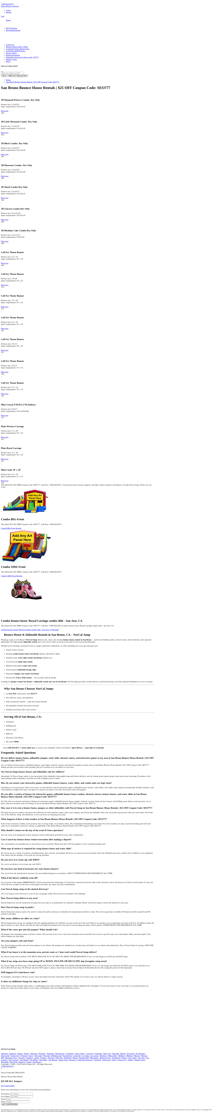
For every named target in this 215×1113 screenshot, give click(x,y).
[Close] (2, 71)
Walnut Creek (139, 1060)
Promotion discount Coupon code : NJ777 (22, 57)
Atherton (4, 1054)
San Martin (24, 1060)
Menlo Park (112, 1056)
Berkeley (42, 1054)
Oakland (29, 1058)
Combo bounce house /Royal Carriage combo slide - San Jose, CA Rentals (30, 630)
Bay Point (14, 1062)
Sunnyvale (106, 1060)
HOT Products (11, 28)
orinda (36, 1058)
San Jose (141, 1058)
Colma (28, 1062)
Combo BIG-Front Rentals (11, 528)
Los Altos (85, 1056)
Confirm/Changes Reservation (17, 49)
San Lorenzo (14, 1060)
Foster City (15, 1056)
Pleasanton (94, 1058)
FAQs (8, 62)
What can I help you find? (18, 76)
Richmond (116, 1058)
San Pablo (43, 1060)
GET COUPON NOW (9, 1104)
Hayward (38, 1056)
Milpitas (129, 1056)
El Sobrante (140, 1054)
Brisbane (50, 1054)
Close (4, 76)
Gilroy (30, 1056)
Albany (26, 1054)
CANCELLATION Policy (16, 51)
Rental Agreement (13, 55)
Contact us (10, 45)
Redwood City (105, 1058)
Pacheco (43, 1058)
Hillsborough (57, 1056)
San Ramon (53, 1060)
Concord (89, 1054)
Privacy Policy (11, 53)
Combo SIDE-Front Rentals (11, 576)
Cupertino (98, 1054)
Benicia (22, 1062)
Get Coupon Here (8, 1086)
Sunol (114, 1060)
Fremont (24, 1056)
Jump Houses (10, 6)
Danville (115, 1054)
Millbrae (121, 1056)
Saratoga (72, 1060)
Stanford (97, 1060)
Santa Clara (63, 1060)
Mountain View (11, 1058)
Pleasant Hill (84, 1058)
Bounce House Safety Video (17, 47)
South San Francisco (85, 1060)
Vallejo (130, 1060)
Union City (122, 1060)
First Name (5, 1094)
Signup (8, 12)
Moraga (137, 1056)
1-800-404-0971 (7, 4)
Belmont (34, 1054)
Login (8, 10)
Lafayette (77, 1056)
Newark (22, 1058)
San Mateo (34, 1060)
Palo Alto (59, 1058)
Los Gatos (95, 1056)
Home (8, 20)
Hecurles (46, 1056)
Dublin (123, 1054)
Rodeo (124, 1058)
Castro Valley (80, 1054)
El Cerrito (130, 1054)
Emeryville (5, 1056)
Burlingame (59, 1054)
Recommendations (13, 30)
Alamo (20, 1054)
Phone (3, 1102)
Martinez (103, 1056)
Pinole (75, 1058)
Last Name (5, 1096)
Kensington (67, 1056)
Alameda (12, 1054)
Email (3, 1099)
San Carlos (132, 1058)
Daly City (107, 1054)
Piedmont (67, 1058)
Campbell (69, 1054)
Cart (2, 16)
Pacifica (51, 1058)
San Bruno (37, 1062)
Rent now (4, 111)
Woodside (5, 1062)
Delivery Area (11, 59)
